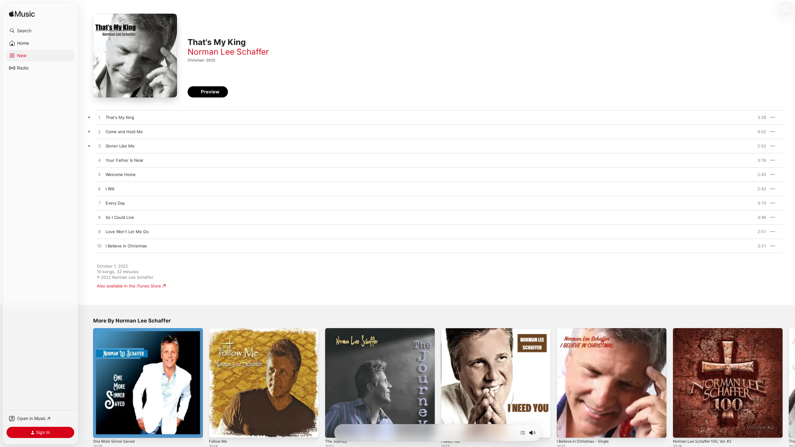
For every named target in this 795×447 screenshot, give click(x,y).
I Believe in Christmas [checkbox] (126, 245)
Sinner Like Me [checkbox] (120, 145)
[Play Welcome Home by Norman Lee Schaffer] (99, 175)
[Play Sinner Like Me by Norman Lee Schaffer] (99, 146)
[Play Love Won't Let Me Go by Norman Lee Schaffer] (99, 232)
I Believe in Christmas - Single (585, 330)
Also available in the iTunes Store (129, 285)
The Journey (337, 330)
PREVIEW (759, 117)
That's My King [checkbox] (120, 117)
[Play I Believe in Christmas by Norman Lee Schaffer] (99, 246)
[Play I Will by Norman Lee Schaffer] (99, 189)
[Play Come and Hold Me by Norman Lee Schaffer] (99, 132)
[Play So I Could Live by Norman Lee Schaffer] (99, 217)
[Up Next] (522, 432)
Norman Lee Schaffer (228, 51)
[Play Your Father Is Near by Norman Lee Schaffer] (99, 160)
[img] (22, 14)
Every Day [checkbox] (115, 203)
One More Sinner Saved (116, 330)
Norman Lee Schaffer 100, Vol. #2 (705, 330)
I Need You (451, 330)
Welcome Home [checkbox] (121, 174)
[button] (40, 30)
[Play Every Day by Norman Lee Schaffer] (99, 203)
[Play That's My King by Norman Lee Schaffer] (99, 117)
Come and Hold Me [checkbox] (124, 131)
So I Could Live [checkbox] (120, 217)
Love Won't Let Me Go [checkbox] (127, 231)
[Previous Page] (87, 383)
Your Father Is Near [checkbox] (124, 160)
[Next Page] (788, 383)
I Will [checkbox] (110, 188)
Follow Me (219, 330)
